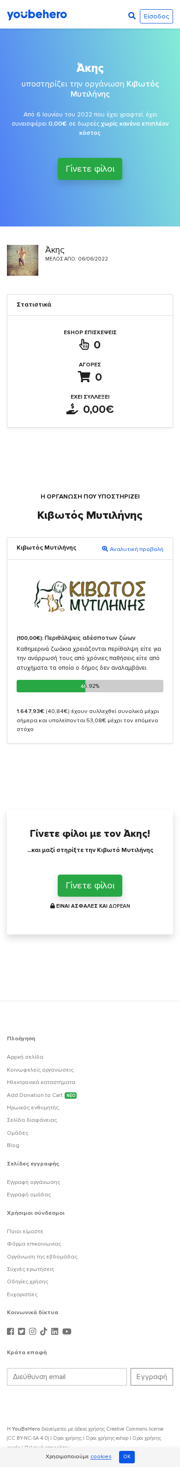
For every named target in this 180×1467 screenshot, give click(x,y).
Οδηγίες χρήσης (27, 1281)
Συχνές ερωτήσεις (30, 1269)
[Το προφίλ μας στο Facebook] (11, 1332)
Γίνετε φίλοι (90, 167)
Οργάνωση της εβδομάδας (42, 1256)
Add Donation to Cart (41, 1095)
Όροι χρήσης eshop (107, 1438)
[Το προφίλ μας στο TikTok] (44, 1332)
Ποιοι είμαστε (25, 1231)
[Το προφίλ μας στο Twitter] (22, 1332)
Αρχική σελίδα (25, 1057)
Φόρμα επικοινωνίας (34, 1244)
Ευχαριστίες (22, 1294)
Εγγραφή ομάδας (29, 1194)
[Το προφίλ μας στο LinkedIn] (55, 1332)
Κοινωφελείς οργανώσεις (40, 1070)
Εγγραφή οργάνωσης (33, 1182)
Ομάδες (17, 1133)
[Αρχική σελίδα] (37, 14)
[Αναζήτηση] (132, 16)
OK (127, 1457)
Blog (13, 1145)
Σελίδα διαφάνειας (32, 1120)
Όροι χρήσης (67, 1438)
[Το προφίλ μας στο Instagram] (33, 1332)
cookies (101, 1457)
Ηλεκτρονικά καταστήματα (41, 1082)
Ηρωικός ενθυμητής (33, 1107)
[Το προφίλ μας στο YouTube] (67, 1332)
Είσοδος (156, 16)
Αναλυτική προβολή (136, 549)
